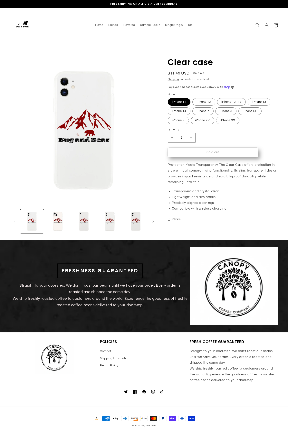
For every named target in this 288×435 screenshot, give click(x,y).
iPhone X (178, 120)
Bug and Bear (148, 426)
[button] (257, 25)
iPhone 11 (179, 101)
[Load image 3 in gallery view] (84, 221)
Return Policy (109, 365)
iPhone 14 (179, 111)
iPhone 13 (259, 101)
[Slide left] (14, 221)
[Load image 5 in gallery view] (136, 221)
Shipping (173, 79)
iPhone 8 (226, 111)
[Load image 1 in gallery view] (32, 221)
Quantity (173, 129)
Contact (105, 351)
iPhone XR (202, 120)
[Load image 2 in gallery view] (58, 221)
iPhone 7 (203, 111)
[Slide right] (153, 221)
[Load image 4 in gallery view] (110, 221)
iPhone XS (227, 120)
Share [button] (176, 219)
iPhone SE (250, 111)
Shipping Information (114, 358)
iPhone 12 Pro (231, 101)
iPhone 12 (204, 101)
